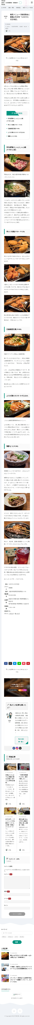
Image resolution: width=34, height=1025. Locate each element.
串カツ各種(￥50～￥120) (14, 125)
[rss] (19, 1011)
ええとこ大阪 (26, 764)
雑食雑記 (18, 7)
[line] (19, 663)
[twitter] (10, 663)
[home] (14, 1011)
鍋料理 (6, 28)
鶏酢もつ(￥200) (12, 136)
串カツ (9, 26)
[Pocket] (23, 663)
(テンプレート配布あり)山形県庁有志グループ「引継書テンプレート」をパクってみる (21, 979)
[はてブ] (15, 663)
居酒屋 (21, 26)
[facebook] (6, 663)
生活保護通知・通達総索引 (12, 2)
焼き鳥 (25, 26)
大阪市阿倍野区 (15, 26)
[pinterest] (28, 663)
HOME (4, 7)
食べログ (17, 613)
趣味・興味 (11, 7)
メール (6, 898)
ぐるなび (11, 613)
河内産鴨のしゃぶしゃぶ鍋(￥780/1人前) (15, 120)
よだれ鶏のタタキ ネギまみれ (16, 133)
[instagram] (17, 748)
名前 (5, 891)
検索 (16, 942)
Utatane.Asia (3, 2)
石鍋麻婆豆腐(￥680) (13, 129)
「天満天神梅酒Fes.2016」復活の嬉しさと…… (23, 776)
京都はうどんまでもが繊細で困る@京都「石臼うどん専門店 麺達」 (10, 778)
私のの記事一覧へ (21, 740)
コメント (7, 874)
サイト (6, 905)
